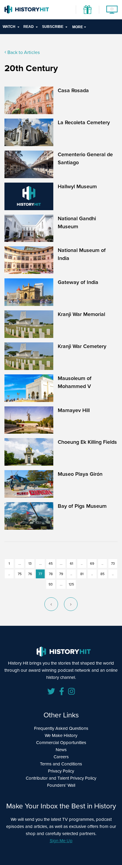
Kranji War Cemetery (82, 346)
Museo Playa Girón (80, 474)
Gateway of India (78, 282)
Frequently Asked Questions (61, 728)
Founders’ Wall (61, 785)
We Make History (61, 735)
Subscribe (52, 27)
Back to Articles (23, 52)
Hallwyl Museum (77, 186)
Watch (9, 27)
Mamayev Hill (74, 410)
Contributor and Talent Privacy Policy (61, 778)
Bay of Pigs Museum (82, 506)
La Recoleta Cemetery (84, 122)
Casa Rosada (73, 90)
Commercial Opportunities (61, 742)
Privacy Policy (61, 771)
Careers (61, 757)
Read (28, 27)
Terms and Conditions (61, 764)
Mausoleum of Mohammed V (75, 382)
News (61, 749)
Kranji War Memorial (81, 314)
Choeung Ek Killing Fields (87, 442)
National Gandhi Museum (77, 222)
